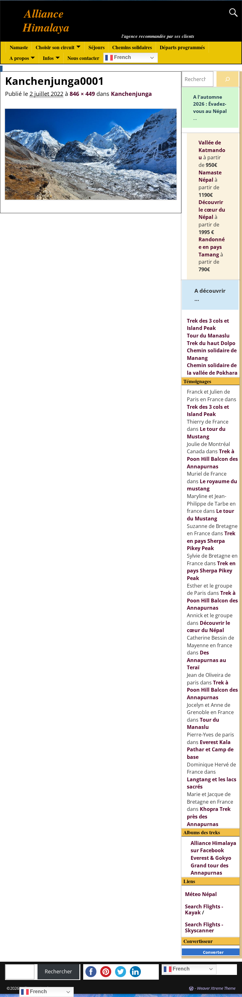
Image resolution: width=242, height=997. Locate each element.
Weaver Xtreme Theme (216, 988)
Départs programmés (182, 47)
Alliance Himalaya (46, 20)
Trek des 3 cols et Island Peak (208, 324)
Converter (213, 952)
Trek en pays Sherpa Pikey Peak (211, 541)
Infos (48, 58)
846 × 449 (82, 93)
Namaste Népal (210, 176)
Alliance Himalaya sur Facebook (213, 847)
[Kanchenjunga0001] (90, 154)
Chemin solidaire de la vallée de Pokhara (212, 369)
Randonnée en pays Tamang (212, 247)
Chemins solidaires (132, 47)
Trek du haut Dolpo (211, 343)
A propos (19, 58)
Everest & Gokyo (211, 857)
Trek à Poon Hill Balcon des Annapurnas (212, 459)
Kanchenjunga (131, 93)
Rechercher (58, 971)
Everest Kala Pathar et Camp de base (210, 749)
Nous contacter (83, 58)
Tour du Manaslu (208, 335)
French (122, 57)
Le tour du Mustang (206, 432)
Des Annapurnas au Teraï (206, 660)
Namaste (19, 47)
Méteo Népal (201, 894)
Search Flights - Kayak (204, 909)
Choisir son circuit (55, 47)
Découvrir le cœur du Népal (212, 209)
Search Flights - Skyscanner (204, 927)
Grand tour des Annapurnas (209, 869)
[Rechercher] (227, 79)
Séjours (97, 47)
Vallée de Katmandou (212, 150)
